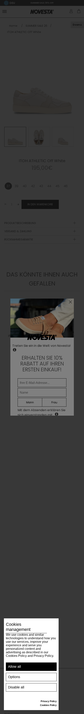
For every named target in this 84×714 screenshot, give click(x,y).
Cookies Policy (48, 705)
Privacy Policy (49, 701)
